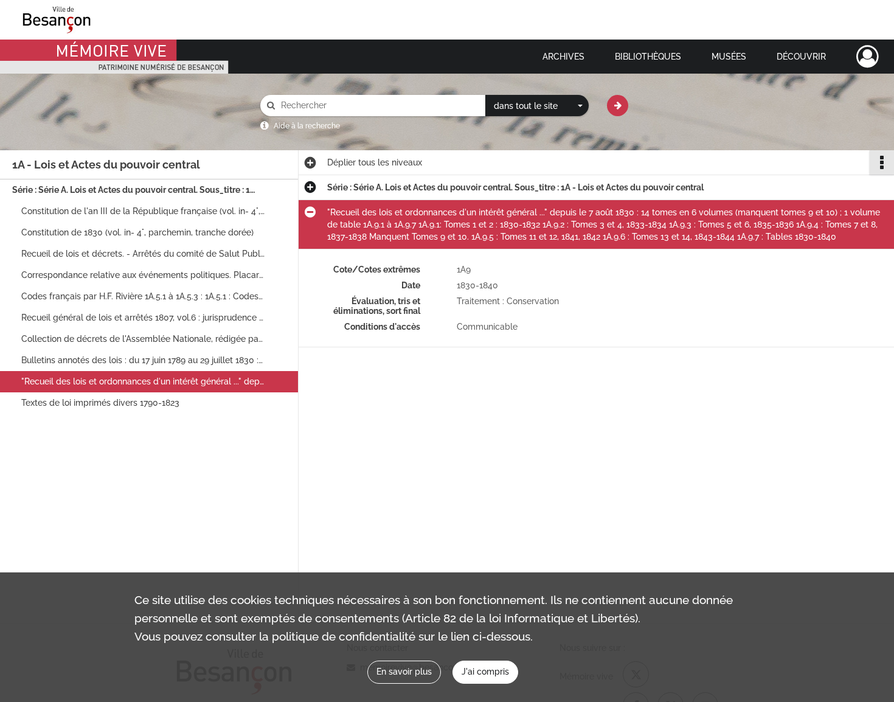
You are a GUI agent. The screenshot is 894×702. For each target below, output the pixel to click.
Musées (729, 56)
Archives (563, 56)
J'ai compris (485, 671)
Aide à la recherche (307, 126)
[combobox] (537, 106)
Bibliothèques (648, 56)
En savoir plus (404, 671)
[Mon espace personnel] (867, 57)
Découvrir (801, 56)
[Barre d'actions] (882, 162)
